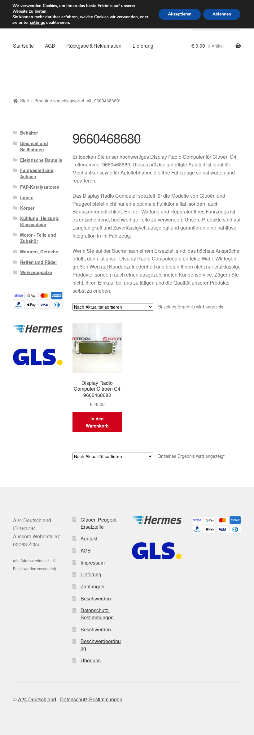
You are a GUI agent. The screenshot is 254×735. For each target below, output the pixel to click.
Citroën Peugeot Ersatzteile (98, 523)
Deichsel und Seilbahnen (34, 146)
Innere (26, 197)
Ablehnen (221, 14)
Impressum (93, 562)
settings (37, 22)
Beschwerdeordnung (101, 645)
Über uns (91, 660)
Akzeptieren (179, 14)
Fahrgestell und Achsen (37, 173)
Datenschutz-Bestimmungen (97, 614)
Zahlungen (92, 586)
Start (24, 100)
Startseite (23, 45)
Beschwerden (96, 598)
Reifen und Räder (38, 262)
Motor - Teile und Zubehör (38, 238)
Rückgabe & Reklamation (93, 45)
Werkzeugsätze (36, 272)
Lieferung (143, 45)
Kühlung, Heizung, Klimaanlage (39, 221)
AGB (50, 45)
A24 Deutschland (37, 699)
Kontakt (89, 538)
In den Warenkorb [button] (97, 422)
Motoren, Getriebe (39, 251)
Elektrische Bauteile (41, 160)
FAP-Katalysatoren (39, 187)
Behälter (29, 133)
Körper (27, 208)
